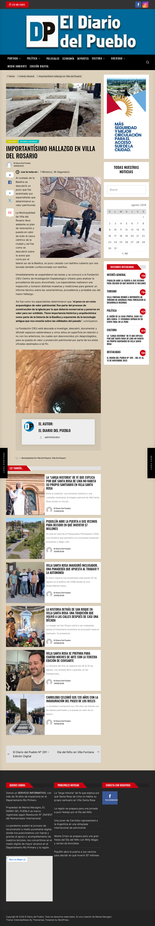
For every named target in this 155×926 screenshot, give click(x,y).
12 (126, 229)
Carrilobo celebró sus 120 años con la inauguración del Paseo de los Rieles (72, 699)
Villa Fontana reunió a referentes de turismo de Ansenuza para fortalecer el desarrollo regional (126, 299)
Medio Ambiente (17, 66)
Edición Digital (39, 66)
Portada (13, 58)
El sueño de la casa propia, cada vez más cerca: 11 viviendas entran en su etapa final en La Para (125, 319)
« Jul (125, 253)
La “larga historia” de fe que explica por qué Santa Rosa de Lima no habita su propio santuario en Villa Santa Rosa (71, 483)
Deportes (83, 58)
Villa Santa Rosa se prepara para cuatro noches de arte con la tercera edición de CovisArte (71, 657)
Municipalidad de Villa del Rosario (36, 458)
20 (132, 235)
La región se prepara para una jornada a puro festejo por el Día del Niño (76, 810)
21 (137, 235)
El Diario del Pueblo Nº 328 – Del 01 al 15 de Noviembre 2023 (125, 359)
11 (121, 229)
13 (132, 229)
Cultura (97, 58)
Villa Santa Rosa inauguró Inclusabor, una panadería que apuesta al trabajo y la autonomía (72, 569)
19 (126, 235)
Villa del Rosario (59, 458)
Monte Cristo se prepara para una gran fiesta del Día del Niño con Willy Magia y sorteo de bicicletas (76, 840)
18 (121, 235)
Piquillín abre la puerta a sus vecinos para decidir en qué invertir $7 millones (71, 525)
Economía (68, 58)
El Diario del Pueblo (22, 163)
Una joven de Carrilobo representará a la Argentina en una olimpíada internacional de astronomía (76, 824)
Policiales (52, 58)
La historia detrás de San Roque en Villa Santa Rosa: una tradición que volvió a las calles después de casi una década (72, 614)
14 (137, 229)
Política (32, 58)
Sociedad (116, 58)
